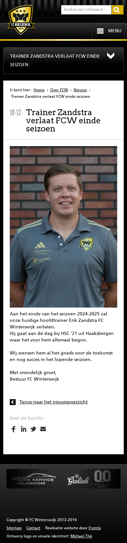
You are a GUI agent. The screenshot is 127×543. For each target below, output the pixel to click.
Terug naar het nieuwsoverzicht (54, 402)
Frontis (95, 528)
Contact (33, 528)
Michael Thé (81, 536)
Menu (114, 31)
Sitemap (14, 528)
